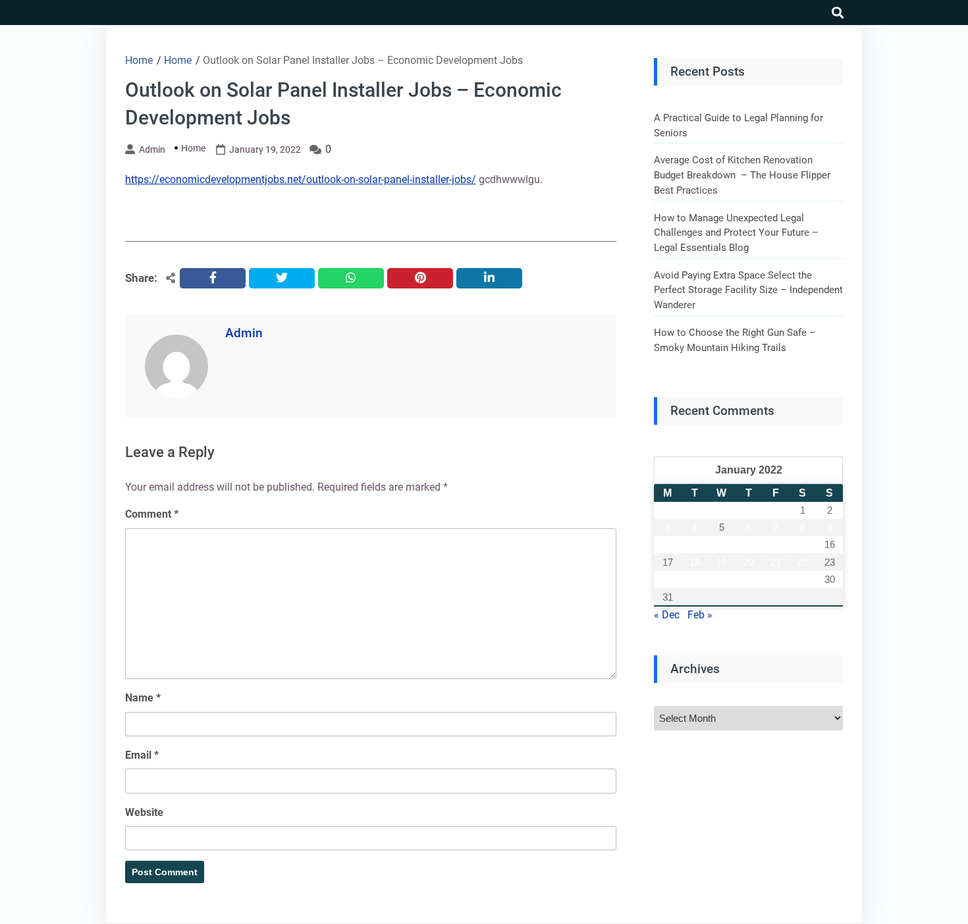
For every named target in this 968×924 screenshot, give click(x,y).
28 (775, 579)
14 (775, 544)
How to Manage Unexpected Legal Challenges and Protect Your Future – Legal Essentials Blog (736, 233)
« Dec (667, 615)
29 (802, 579)
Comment (151, 514)
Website (144, 812)
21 (775, 562)
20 (748, 562)
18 (694, 562)
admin (152, 149)
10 (667, 544)
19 (721, 562)
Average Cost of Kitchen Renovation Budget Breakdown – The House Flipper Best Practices (742, 175)
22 (802, 562)
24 (667, 579)
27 (748, 579)
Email (142, 755)
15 (802, 544)
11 (694, 544)
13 (748, 544)
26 (721, 579)
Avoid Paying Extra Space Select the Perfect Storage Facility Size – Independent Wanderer (748, 290)
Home (193, 148)
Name (143, 698)
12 (721, 544)
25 (694, 579)
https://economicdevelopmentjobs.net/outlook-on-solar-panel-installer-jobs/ (300, 179)
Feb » (700, 615)
